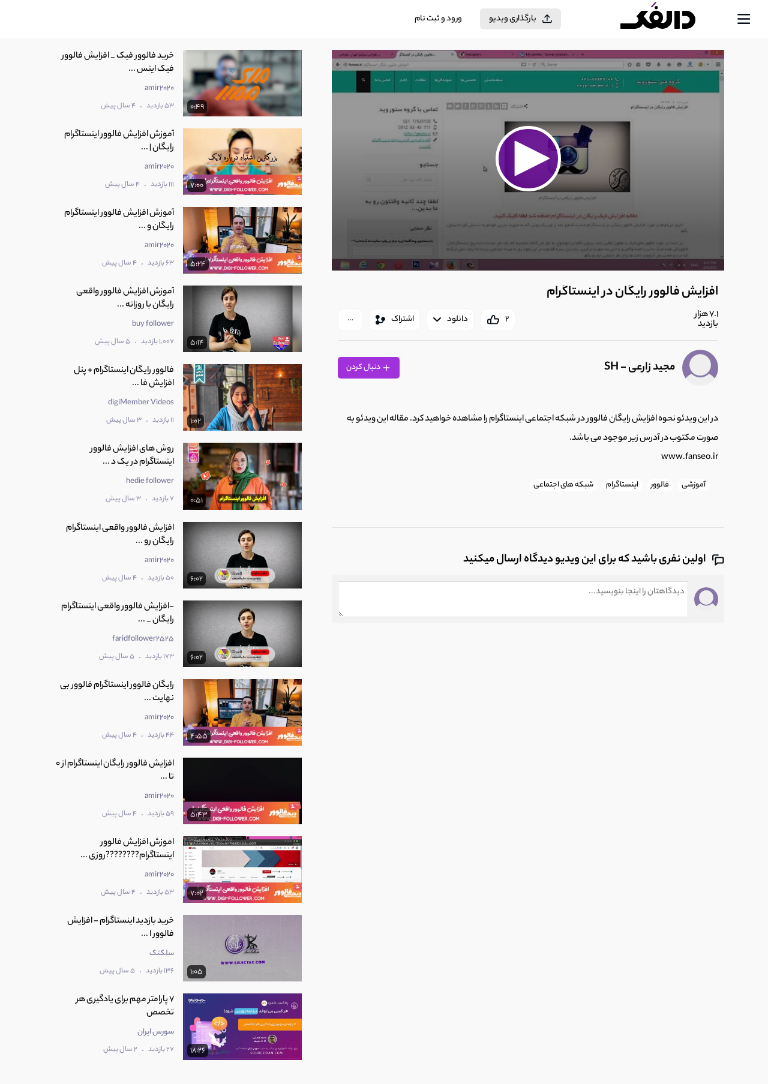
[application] (528, 160)
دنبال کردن (364, 367)
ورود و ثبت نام (438, 19)
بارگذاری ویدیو (512, 19)
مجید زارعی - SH (639, 368)
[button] (528, 158)
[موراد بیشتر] (350, 319)
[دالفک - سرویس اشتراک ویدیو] (668, 19)
